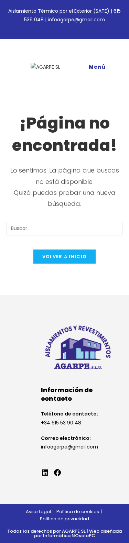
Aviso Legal (38, 511)
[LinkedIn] (45, 472)
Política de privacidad (64, 519)
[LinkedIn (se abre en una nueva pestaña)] (69, 27)
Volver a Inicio (64, 256)
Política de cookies (77, 511)
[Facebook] (57, 472)
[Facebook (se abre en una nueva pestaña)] (61, 27)
